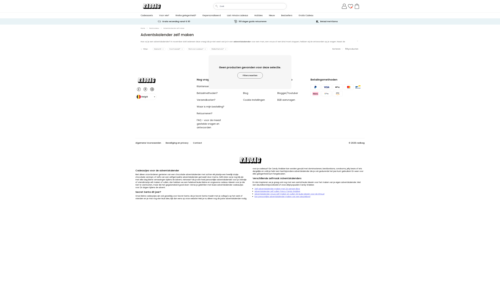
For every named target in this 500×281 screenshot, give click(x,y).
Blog (245, 93)
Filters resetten (250, 75)
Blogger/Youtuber (287, 93)
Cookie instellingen (254, 99)
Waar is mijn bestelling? (210, 106)
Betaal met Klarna (329, 21)
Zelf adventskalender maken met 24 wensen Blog (277, 188)
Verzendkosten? (206, 99)
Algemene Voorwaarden (148, 142)
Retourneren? (204, 113)
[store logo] (151, 6)
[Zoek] (216, 6)
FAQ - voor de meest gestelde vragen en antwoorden (209, 124)
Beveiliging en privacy (177, 142)
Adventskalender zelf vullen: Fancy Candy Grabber (277, 191)
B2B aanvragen (286, 99)
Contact (197, 142)
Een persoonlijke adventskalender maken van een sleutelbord (282, 196)
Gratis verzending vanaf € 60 (176, 21)
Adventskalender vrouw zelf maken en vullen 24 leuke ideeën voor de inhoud (289, 194)
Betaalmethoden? (207, 93)
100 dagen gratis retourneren (253, 21)
